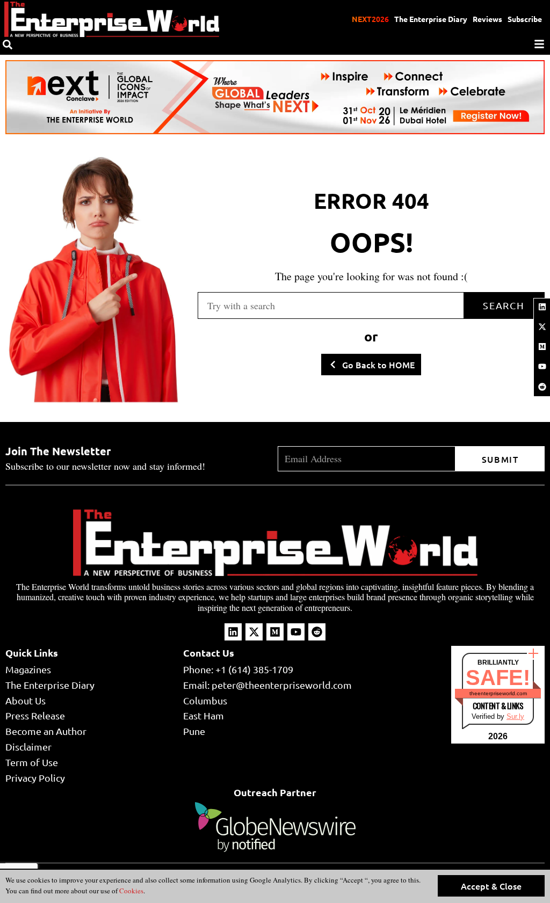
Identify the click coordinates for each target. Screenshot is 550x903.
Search (504, 305)
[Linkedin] (542, 306)
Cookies (130, 890)
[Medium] (542, 347)
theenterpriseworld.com (498, 693)
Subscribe (525, 19)
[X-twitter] (542, 326)
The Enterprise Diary (430, 19)
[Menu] (539, 44)
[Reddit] (542, 386)
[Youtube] (542, 367)
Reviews (487, 19)
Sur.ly (515, 716)
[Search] (7, 44)
